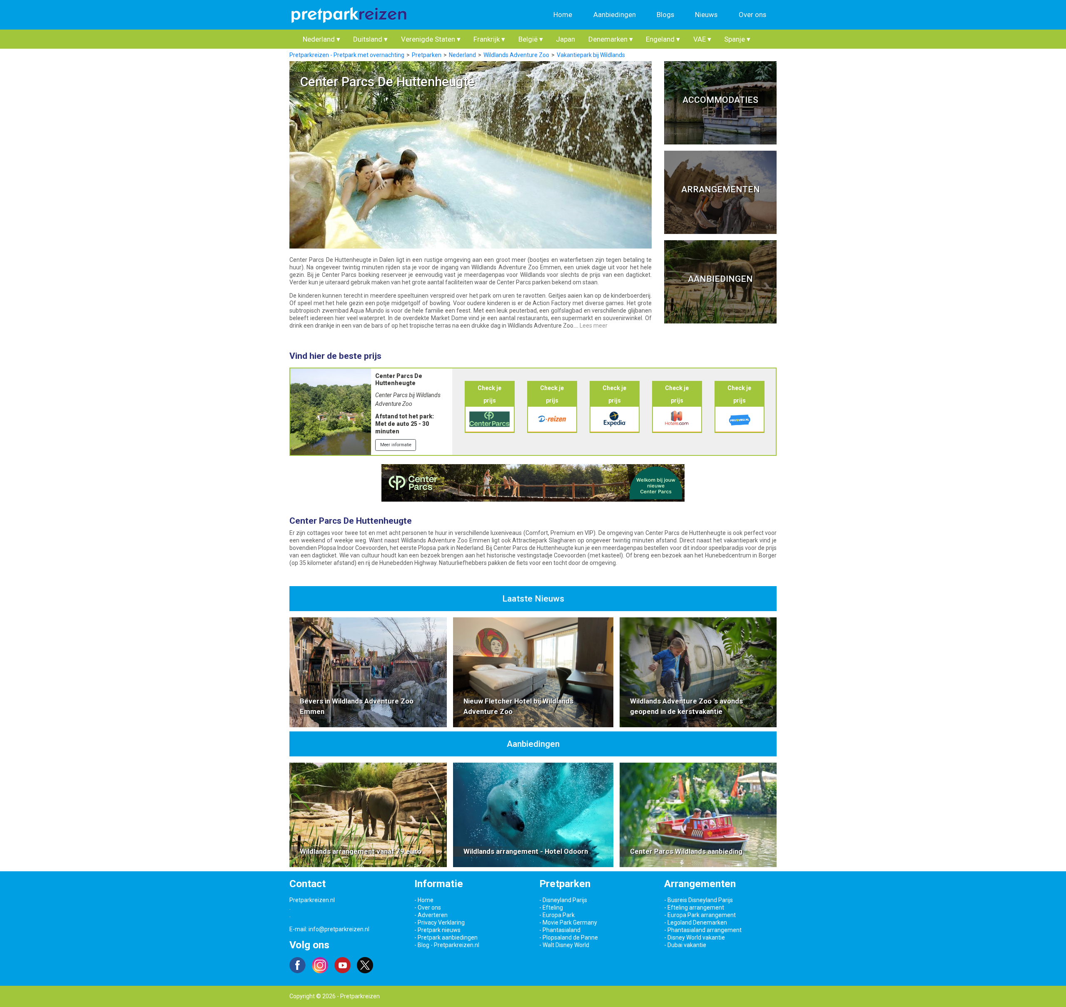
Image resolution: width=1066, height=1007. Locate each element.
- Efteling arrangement (694, 907)
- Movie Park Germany (568, 922)
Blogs (665, 14)
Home (562, 14)
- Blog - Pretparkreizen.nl (446, 945)
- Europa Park (557, 915)
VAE (702, 39)
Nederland (321, 39)
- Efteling (551, 907)
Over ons (752, 14)
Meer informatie (395, 445)
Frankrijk (489, 39)
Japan (565, 39)
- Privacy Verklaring (439, 922)
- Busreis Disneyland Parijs (698, 900)
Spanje (737, 39)
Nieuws (706, 14)
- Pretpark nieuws (437, 930)
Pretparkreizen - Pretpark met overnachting (346, 55)
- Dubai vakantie (685, 945)
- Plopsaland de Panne (568, 937)
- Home (423, 900)
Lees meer (594, 325)
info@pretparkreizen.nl (339, 929)
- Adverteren (431, 915)
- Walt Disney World (564, 945)
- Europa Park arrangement (700, 915)
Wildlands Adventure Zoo (516, 55)
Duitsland (370, 39)
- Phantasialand (559, 930)
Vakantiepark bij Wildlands (591, 55)
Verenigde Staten (431, 39)
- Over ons (427, 907)
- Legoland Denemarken (695, 922)
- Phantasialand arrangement (703, 930)
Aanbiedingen (614, 14)
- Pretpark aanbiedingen (446, 937)
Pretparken (426, 55)
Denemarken (610, 39)
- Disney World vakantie (694, 937)
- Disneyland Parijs (563, 900)
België (530, 39)
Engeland (663, 39)
